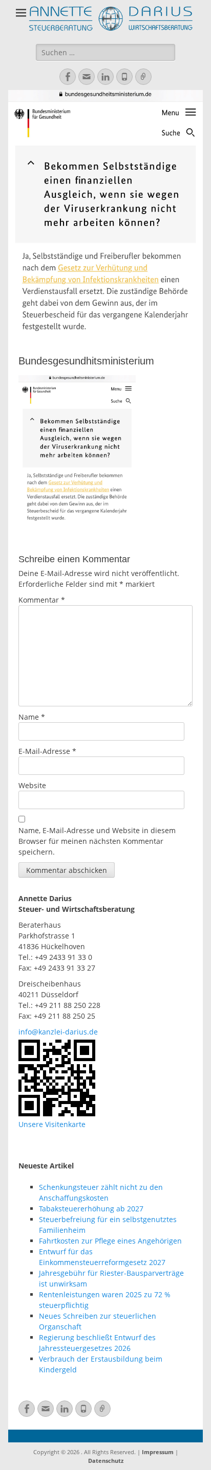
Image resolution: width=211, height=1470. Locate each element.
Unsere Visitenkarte (52, 1124)
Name (31, 717)
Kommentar (41, 600)
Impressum (158, 1452)
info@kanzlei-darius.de (58, 1032)
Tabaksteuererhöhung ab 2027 (91, 1208)
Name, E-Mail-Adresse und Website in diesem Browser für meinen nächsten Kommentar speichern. (97, 841)
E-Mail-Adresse (47, 751)
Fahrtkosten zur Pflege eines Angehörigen (110, 1241)
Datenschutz (105, 1460)
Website (32, 785)
